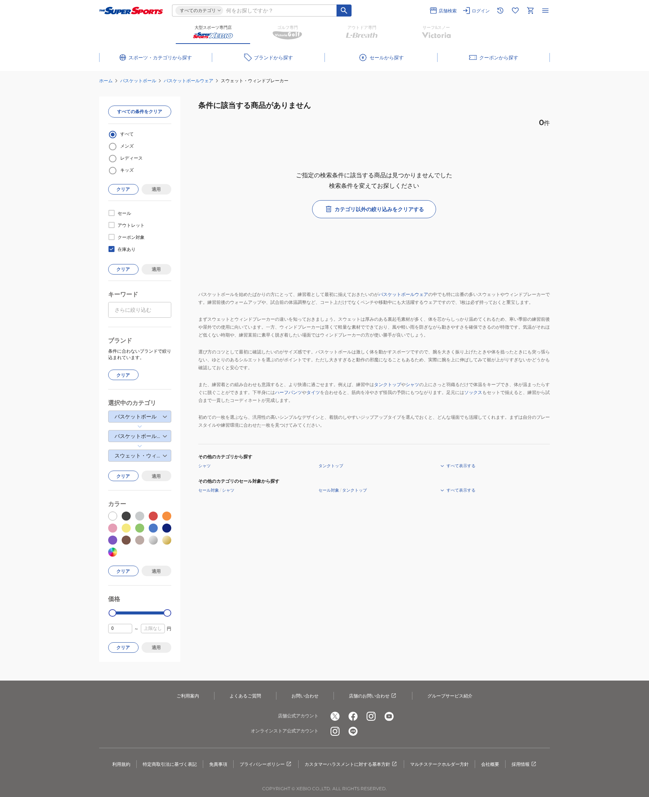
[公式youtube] (389, 716)
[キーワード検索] (344, 11)
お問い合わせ (304, 696)
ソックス (473, 392)
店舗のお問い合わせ (369, 696)
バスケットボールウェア (188, 80)
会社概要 (490, 764)
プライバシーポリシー (262, 764)
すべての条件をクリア (139, 111)
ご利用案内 (188, 696)
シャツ (412, 384)
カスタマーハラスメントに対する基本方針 (347, 764)
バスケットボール (138, 80)
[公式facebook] (353, 716)
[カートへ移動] (530, 10)
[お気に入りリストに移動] (515, 10)
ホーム (106, 80)
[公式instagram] (371, 716)
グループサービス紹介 (449, 696)
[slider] (112, 613)
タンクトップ (387, 384)
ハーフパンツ (288, 392)
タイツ (313, 392)
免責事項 (218, 764)
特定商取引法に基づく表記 (170, 764)
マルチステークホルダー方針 (439, 764)
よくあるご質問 (245, 696)
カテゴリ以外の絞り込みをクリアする (379, 209)
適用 (156, 189)
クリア (123, 189)
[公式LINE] (353, 731)
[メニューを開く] (545, 11)
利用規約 (121, 764)
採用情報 (521, 764)
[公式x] (335, 716)
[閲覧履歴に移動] (500, 11)
